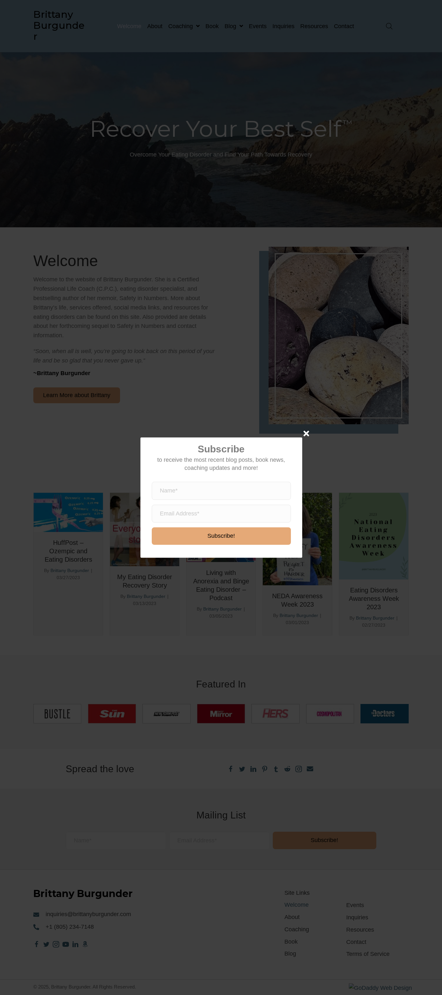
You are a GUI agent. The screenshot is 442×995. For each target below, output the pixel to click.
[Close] (306, 433)
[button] (221, 536)
